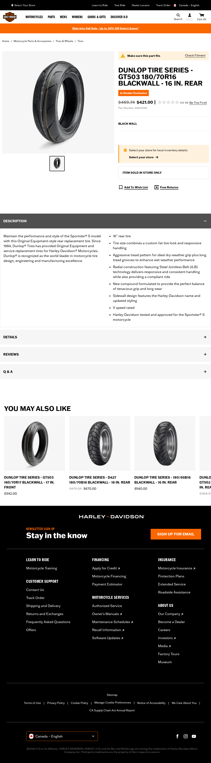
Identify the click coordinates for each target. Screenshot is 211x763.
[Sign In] (189, 17)
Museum (165, 662)
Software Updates (106, 638)
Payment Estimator (107, 584)
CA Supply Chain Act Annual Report (112, 710)
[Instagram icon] (185, 736)
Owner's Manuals (105, 614)
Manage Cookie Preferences (112, 702)
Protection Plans (171, 576)
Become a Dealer (171, 622)
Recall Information (106, 630)
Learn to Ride (100, 5)
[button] (173, 102)
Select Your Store (24, 5)
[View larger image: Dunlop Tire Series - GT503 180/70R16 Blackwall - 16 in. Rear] (58, 101)
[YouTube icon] (193, 736)
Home (5, 41)
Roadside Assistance (174, 592)
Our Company (169, 614)
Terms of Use (32, 703)
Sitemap (112, 695)
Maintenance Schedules (111, 622)
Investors (165, 638)
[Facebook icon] (177, 736)
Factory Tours (168, 654)
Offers (31, 630)
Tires (80, 41)
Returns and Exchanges (44, 614)
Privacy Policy (56, 703)
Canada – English (189, 5)
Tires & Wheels (64, 41)
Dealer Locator (141, 5)
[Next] (203, 456)
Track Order (163, 5)
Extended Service (172, 584)
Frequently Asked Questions (48, 622)
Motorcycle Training (41, 568)
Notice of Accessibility (151, 703)
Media (163, 646)
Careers (164, 630)
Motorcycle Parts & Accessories (32, 41)
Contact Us (35, 590)
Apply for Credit (104, 568)
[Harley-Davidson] (112, 516)
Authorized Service (107, 606)
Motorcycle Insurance (175, 568)
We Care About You (184, 703)
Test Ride (119, 5)
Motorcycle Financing (109, 576)
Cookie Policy (79, 703)
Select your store (141, 157)
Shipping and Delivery (43, 606)
